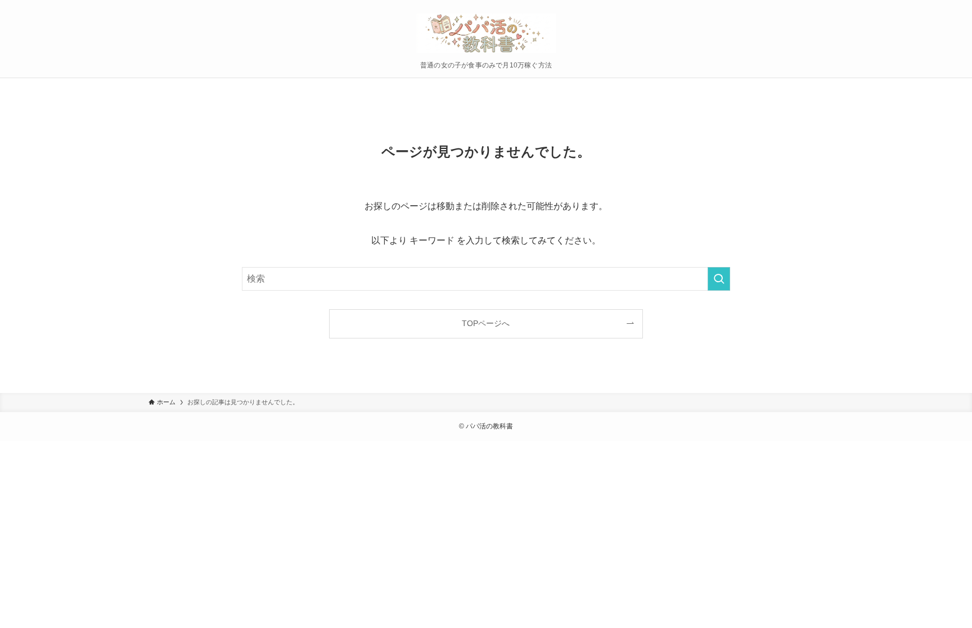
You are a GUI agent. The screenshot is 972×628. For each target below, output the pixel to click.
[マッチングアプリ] (486, 33)
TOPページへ (486, 323)
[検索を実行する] (719, 279)
